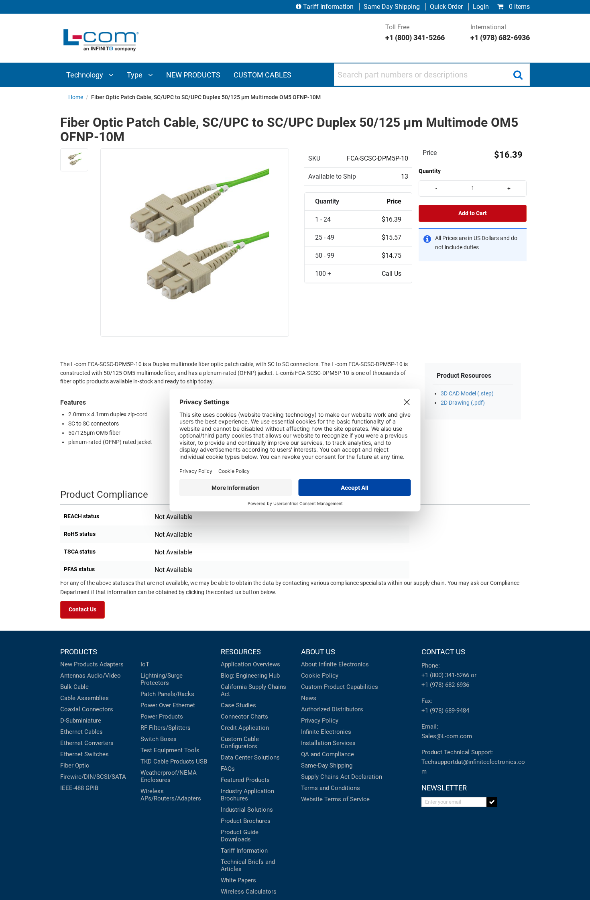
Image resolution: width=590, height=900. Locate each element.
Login (481, 6)
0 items (518, 6)
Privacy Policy (319, 720)
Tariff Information (328, 6)
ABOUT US (318, 652)
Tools (191, 750)
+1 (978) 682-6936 (445, 684)
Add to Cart (472, 213)
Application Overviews (250, 664)
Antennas (72, 675)
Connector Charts (244, 716)
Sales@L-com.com (446, 736)
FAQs (228, 768)
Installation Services (328, 743)
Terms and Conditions (330, 788)
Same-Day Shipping (326, 765)
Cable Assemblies (84, 698)
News (308, 698)
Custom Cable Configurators (240, 742)
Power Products (161, 716)
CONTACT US (443, 652)
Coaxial (70, 709)
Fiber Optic (74, 765)
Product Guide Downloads (239, 836)
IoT (144, 664)
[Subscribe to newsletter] (491, 802)
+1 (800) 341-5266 (445, 675)
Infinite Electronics (326, 731)
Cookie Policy (319, 675)
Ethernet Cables (81, 731)
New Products (79, 664)
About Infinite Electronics (335, 664)
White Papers (238, 880)
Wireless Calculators (249, 891)
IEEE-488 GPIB (79, 788)
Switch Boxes (158, 739)
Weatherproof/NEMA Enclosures (168, 776)
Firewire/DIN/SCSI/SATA (93, 776)
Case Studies (238, 705)
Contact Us (82, 609)
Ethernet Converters (87, 743)
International (500, 32)
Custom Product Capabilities (339, 686)
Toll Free (415, 32)
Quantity (430, 171)
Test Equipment (161, 750)
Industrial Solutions (247, 809)
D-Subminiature (80, 720)
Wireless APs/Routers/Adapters (170, 795)
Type (135, 75)
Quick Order (446, 6)
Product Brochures (246, 821)
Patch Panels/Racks (167, 694)
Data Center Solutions (250, 757)
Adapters (112, 664)
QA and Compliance (327, 754)
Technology (85, 75)
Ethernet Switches (84, 754)
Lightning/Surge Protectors (161, 679)
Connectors (97, 709)
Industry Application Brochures (247, 795)
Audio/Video (104, 675)
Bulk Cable (74, 686)
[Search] (518, 75)
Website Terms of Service (335, 799)
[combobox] (432, 74)
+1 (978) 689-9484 (445, 710)
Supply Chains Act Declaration (341, 776)
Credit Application (245, 727)
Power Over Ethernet (167, 705)
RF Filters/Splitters (165, 727)
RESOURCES (241, 652)
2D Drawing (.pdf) (463, 402)
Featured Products (245, 780)
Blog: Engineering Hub (250, 675)
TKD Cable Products (167, 761)
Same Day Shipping (392, 6)
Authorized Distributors (332, 709)
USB (201, 761)
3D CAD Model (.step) (467, 393)
